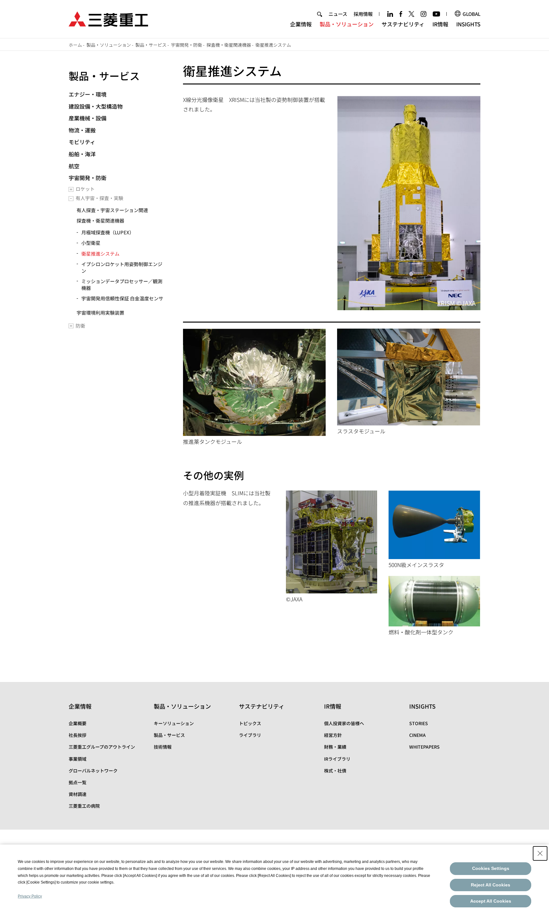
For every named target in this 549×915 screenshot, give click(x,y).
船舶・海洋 (82, 154)
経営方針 (333, 735)
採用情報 (363, 13)
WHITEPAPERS (424, 747)
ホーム (75, 45)
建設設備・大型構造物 (96, 106)
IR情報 (440, 24)
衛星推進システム (100, 253)
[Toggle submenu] (71, 189)
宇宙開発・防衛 (186, 45)
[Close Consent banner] (540, 853)
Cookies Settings (490, 868)
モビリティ (82, 142)
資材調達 (77, 794)
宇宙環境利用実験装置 (100, 312)
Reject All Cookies (490, 884)
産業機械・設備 (87, 118)
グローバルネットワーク (93, 770)
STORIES (418, 723)
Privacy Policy (30, 896)
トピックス (250, 723)
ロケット (85, 188)
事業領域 (77, 759)
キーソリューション (174, 723)
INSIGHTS (468, 24)
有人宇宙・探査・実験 (99, 198)
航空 (74, 166)
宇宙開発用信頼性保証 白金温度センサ (122, 298)
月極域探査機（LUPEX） (107, 232)
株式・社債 (335, 770)
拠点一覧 (77, 782)
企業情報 (301, 24)
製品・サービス (150, 45)
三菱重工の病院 (84, 806)
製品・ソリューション (347, 24)
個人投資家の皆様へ (344, 723)
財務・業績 (335, 747)
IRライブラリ (337, 759)
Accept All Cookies (490, 901)
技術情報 (163, 747)
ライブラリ (250, 735)
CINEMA (417, 735)
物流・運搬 (82, 130)
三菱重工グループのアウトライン (102, 747)
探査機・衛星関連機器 (229, 45)
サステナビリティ (403, 24)
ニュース (338, 13)
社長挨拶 (77, 735)
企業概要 (77, 723)
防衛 (80, 325)
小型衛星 (90, 242)
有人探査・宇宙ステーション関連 (112, 210)
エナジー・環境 (87, 94)
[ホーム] (108, 18)
